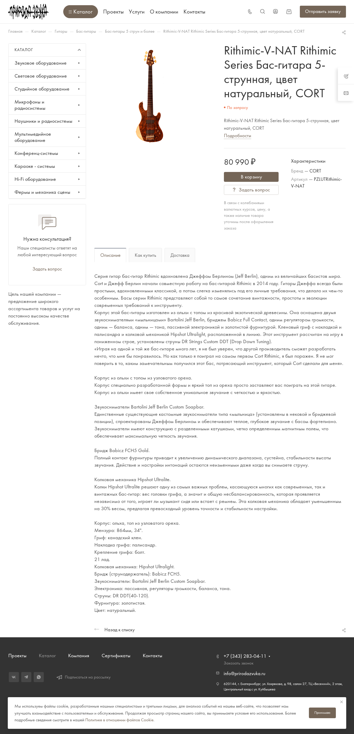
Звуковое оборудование (41, 63)
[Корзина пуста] (289, 11)
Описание (110, 255)
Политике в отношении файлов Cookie (119, 720)
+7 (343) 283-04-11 (245, 656)
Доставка (180, 255)
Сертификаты (116, 655)
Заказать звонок (238, 663)
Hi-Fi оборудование (35, 179)
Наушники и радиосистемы (43, 121)
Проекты (17, 655)
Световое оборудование (41, 76)
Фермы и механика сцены (42, 192)
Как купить (145, 255)
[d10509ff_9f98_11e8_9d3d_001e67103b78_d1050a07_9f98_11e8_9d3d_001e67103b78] (149, 96)
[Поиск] (262, 11)
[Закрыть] (341, 702)
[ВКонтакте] (14, 677)
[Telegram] (26, 677)
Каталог (47, 655)
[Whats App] (39, 677)
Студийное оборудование (42, 89)
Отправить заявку (323, 11)
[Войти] (275, 11)
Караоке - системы (35, 166)
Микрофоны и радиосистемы (30, 105)
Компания (78, 655)
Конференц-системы (36, 153)
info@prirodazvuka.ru (244, 673)
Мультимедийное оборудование (33, 137)
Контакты (152, 655)
